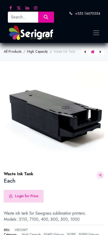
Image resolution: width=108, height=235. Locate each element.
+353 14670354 (87, 13)
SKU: (7, 230)
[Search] (46, 17)
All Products (12, 51)
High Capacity (37, 51)
